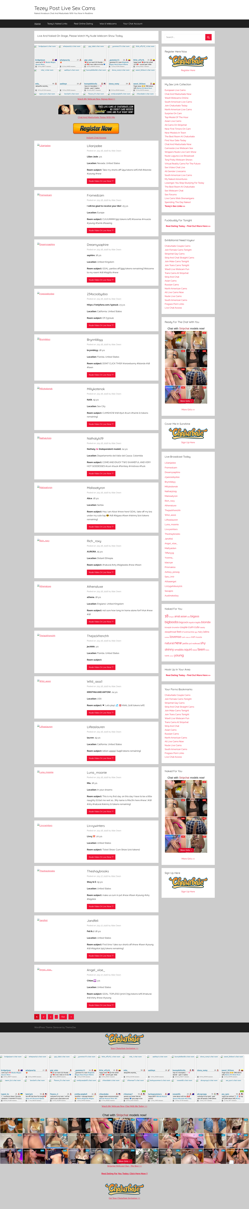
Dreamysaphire (98, 245)
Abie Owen (116, 151)
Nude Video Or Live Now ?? (101, 181)
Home (37, 23)
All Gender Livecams (175, 171)
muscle (198, 637)
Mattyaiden (170, 548)
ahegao (171, 617)
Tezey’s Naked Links (57, 23)
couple (184, 627)
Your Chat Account (132, 23)
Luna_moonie (97, 772)
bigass (194, 616)
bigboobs (172, 622)
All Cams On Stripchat (176, 125)
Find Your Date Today (175, 140)
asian (184, 616)
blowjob (168, 627)
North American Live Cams (178, 109)
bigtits (198, 622)
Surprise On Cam (173, 113)
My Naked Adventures (176, 179)
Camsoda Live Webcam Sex (179, 148)
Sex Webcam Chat (174, 190)
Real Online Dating (83, 23)
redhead (196, 643)
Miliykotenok (96, 389)
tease (194, 650)
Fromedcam (95, 195)
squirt (188, 649)
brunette (175, 627)
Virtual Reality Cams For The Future (182, 163)
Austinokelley (172, 595)
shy (203, 643)
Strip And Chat (172, 277)
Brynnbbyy (95, 339)
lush (183, 637)
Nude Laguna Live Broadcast (179, 156)
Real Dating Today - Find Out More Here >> (188, 226)
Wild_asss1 (94, 681)
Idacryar (169, 562)
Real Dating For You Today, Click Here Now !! (124, 1173)
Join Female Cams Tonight (178, 250)
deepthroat (170, 632)
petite (185, 643)
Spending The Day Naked (178, 202)
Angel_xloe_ (96, 970)
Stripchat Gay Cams (175, 253)
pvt (190, 643)
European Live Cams (175, 90)
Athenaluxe (95, 586)
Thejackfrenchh (98, 636)
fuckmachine (188, 632)
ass (188, 617)
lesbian (167, 637)
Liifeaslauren (96, 727)
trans (207, 650)
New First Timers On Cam (178, 129)
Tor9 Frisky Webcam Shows (178, 159)
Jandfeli (92, 921)
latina (206, 631)
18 (166, 616)
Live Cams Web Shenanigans (179, 198)
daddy (202, 627)
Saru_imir (169, 576)
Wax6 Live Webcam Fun (177, 269)
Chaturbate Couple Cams (177, 246)
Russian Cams (172, 284)
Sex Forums (171, 194)
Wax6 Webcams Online (176, 98)
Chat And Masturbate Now (178, 94)
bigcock (183, 622)
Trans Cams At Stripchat (177, 273)
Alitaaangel (170, 581)
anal (177, 616)
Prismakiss (170, 567)
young (179, 655)
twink (167, 656)
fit (182, 632)
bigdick (192, 622)
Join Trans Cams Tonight (177, 265)
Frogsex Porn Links (174, 304)
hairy (200, 632)
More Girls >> (188, 409)
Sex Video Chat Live (175, 167)
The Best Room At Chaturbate (180, 136)
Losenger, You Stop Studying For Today (184, 183)
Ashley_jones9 (172, 572)
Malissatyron (96, 488)
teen (201, 649)
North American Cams (176, 288)
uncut (172, 656)
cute (197, 627)
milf (193, 637)
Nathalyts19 (95, 438)
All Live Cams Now (174, 292)
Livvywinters (96, 826)
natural (169, 643)
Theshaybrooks (98, 871)
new (178, 643)
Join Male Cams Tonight (177, 261)
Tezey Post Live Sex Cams (64, 8)
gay (196, 632)
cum (191, 627)
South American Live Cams (178, 102)
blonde (206, 622)
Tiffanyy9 (169, 553)
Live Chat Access (173, 307)
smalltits (179, 649)
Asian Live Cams (173, 121)
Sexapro (169, 591)
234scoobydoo (97, 294)
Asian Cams (171, 280)
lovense (175, 637)
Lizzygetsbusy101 (173, 586)
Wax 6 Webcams (108, 23)
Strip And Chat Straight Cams (179, 257)
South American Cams (176, 300)
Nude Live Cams (173, 296)
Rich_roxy (94, 541)
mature (188, 637)
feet (179, 631)
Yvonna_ (169, 557)
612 (63, 1016)
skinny (169, 649)
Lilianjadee (94, 146)
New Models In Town (175, 132)
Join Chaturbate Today (176, 105)
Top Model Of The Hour (176, 117)
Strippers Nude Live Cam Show (180, 152)
